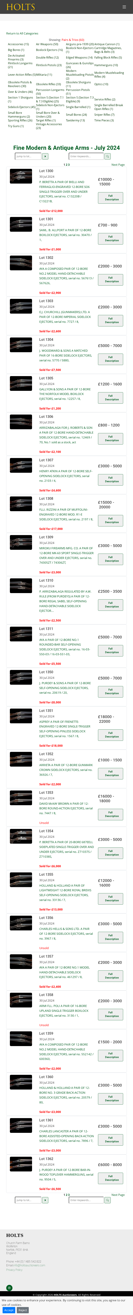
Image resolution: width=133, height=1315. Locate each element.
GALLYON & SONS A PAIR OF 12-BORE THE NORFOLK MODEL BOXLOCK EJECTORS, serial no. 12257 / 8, (65, 394)
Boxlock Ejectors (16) (49, 50)
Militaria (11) (44, 75)
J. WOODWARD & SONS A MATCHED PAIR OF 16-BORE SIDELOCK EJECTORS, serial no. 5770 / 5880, (65, 355)
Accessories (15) (18, 44)
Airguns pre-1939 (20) (80, 44)
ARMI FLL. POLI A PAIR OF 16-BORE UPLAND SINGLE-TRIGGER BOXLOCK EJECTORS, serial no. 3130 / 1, (63, 1010)
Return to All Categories (22, 33)
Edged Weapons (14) (79, 57)
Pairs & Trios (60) (73, 40)
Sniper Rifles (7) (104, 115)
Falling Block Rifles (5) (108, 57)
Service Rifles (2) (104, 99)
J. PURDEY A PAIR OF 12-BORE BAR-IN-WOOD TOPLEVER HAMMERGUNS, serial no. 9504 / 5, (66, 1174)
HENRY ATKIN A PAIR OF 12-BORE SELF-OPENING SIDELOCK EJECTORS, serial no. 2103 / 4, (65, 476)
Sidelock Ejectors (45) (22, 107)
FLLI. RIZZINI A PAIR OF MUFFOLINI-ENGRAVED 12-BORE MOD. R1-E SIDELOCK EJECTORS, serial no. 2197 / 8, (66, 514)
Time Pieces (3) (104, 120)
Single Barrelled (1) (78, 107)
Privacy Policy (14, 1270)
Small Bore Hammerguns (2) (19, 114)
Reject (23, 1310)
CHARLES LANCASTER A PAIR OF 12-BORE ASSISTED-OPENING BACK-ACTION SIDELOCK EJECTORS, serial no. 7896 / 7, (66, 1136)
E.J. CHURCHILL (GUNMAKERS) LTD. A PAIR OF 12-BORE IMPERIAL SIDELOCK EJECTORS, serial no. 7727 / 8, (65, 316)
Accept (9, 1310)
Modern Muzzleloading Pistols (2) (80, 74)
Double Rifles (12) (47, 57)
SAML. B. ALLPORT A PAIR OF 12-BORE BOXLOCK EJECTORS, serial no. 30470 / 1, (65, 235)
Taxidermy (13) (75, 120)
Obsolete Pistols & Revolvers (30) (20, 84)
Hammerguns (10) (106, 65)
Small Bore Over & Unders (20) (48, 114)
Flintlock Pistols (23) (49, 65)
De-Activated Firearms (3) (16, 57)
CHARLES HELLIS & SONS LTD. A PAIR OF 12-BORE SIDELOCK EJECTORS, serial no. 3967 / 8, (66, 933)
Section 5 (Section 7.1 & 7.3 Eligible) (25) (50, 99)
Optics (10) (101, 84)
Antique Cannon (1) (106, 44)
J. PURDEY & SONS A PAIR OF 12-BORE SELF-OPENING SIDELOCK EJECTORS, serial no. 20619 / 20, (65, 688)
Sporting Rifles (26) (20, 120)
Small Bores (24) (76, 115)
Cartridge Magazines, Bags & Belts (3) (108, 50)
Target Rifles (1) (46, 120)
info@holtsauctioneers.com (29, 1265)
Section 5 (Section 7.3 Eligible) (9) (80, 99)
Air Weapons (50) (47, 44)
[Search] (107, 156)
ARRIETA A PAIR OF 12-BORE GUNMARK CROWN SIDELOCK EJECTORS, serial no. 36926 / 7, (66, 769)
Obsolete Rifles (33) (48, 84)
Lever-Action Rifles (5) (22, 75)
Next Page (118, 165)
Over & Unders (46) (20, 92)
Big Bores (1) (16, 50)
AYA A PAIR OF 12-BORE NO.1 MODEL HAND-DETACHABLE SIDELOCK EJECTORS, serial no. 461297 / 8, (64, 972)
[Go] (45, 156)
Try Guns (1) (16, 126)
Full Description (112, 197)
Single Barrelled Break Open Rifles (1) (108, 107)
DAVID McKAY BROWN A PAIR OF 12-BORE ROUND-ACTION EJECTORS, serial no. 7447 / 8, (66, 808)
